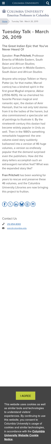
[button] (3, 3)
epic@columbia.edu (17, 228)
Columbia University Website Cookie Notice (24, 435)
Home (4, 21)
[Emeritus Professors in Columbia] (25, 12)
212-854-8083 (14, 224)
